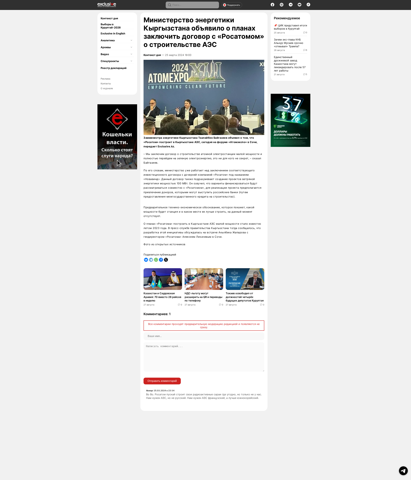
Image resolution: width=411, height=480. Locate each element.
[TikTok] (308, 5)
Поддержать (233, 5)
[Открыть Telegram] (403, 470)
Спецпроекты (110, 61)
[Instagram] (282, 5)
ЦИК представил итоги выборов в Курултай (290, 27)
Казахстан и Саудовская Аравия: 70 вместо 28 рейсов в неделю (162, 297)
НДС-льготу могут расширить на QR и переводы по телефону (203, 297)
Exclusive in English (113, 33)
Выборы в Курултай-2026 (111, 26)
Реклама (105, 78)
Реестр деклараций (114, 68)
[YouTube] (299, 5)
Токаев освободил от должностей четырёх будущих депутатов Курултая (245, 297)
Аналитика (108, 40)
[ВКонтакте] (146, 260)
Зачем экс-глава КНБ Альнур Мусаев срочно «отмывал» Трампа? (288, 43)
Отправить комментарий (162, 381)
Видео (105, 54)
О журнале (107, 88)
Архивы (106, 47)
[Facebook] (272, 5)
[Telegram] (291, 5)
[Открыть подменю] (131, 40)
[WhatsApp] (156, 260)
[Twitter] (166, 260)
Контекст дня (109, 18)
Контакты (106, 83)
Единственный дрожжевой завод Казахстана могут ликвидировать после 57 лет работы (290, 63)
